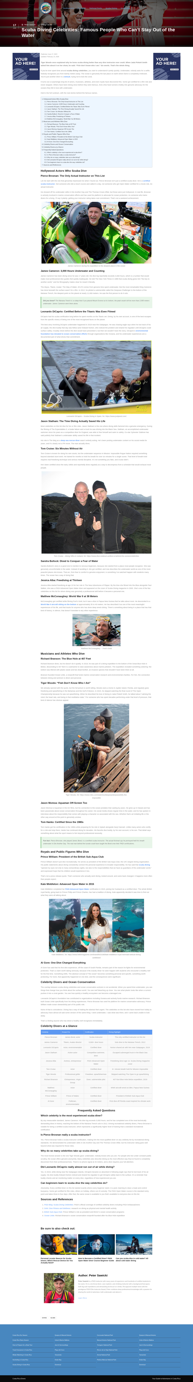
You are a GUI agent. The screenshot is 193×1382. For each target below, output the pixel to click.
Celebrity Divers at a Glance (53, 147)
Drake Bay (58, 1360)
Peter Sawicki (30, 24)
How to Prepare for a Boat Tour (22, 1345)
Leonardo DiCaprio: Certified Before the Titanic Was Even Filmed (68, 106)
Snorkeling (125, 8)
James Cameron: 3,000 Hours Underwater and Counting (65, 104)
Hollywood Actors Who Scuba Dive (55, 99)
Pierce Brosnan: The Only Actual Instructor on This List (65, 101)
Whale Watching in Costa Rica (22, 1355)
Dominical (58, 1364)
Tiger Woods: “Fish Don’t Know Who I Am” (61, 126)
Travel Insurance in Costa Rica (22, 1350)
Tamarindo (58, 1355)
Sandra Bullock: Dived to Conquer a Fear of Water (63, 114)
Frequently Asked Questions (53, 150)
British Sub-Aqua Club (53, 1212)
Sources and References (52, 165)
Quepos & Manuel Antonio (63, 1335)
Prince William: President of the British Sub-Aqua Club (64, 137)
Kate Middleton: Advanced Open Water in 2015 (62, 139)
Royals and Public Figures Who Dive (56, 134)
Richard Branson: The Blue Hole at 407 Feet (61, 124)
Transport (82, 8)
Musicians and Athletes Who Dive (55, 121)
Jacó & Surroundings (61, 1345)
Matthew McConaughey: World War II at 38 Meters (63, 119)
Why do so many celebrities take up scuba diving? (63, 157)
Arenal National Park (103, 1355)
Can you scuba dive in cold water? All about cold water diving (132, 1259)
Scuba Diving (111, 8)
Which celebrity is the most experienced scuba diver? (64, 152)
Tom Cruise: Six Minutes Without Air (59, 111)
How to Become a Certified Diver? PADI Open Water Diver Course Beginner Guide (96, 1259)
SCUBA (52, 1318)
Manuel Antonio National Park (106, 1340)
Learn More (82, 1298)
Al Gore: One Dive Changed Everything (60, 142)
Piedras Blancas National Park (106, 1360)
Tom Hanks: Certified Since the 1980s (59, 131)
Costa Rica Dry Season (20, 1335)
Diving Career (46, 24)
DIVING (44, 1318)
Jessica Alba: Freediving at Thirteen (58, 116)
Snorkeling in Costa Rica (20, 1360)
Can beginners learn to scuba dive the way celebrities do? (66, 162)
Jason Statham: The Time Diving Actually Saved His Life (65, 109)
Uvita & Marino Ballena (62, 1340)
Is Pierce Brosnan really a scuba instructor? (61, 155)
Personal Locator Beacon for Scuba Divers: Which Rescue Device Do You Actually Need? (57, 1260)
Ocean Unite (49, 1216)
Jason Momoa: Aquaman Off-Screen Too (60, 129)
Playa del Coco (59, 1350)
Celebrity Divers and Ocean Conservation (58, 144)
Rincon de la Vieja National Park (107, 1350)
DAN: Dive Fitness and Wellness (57, 1208)
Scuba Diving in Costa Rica (21, 1364)
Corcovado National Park (105, 1335)
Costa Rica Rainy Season (21, 1340)
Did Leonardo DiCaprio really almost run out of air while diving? (67, 160)
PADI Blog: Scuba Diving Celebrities (58, 1205)
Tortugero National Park (104, 1345)
